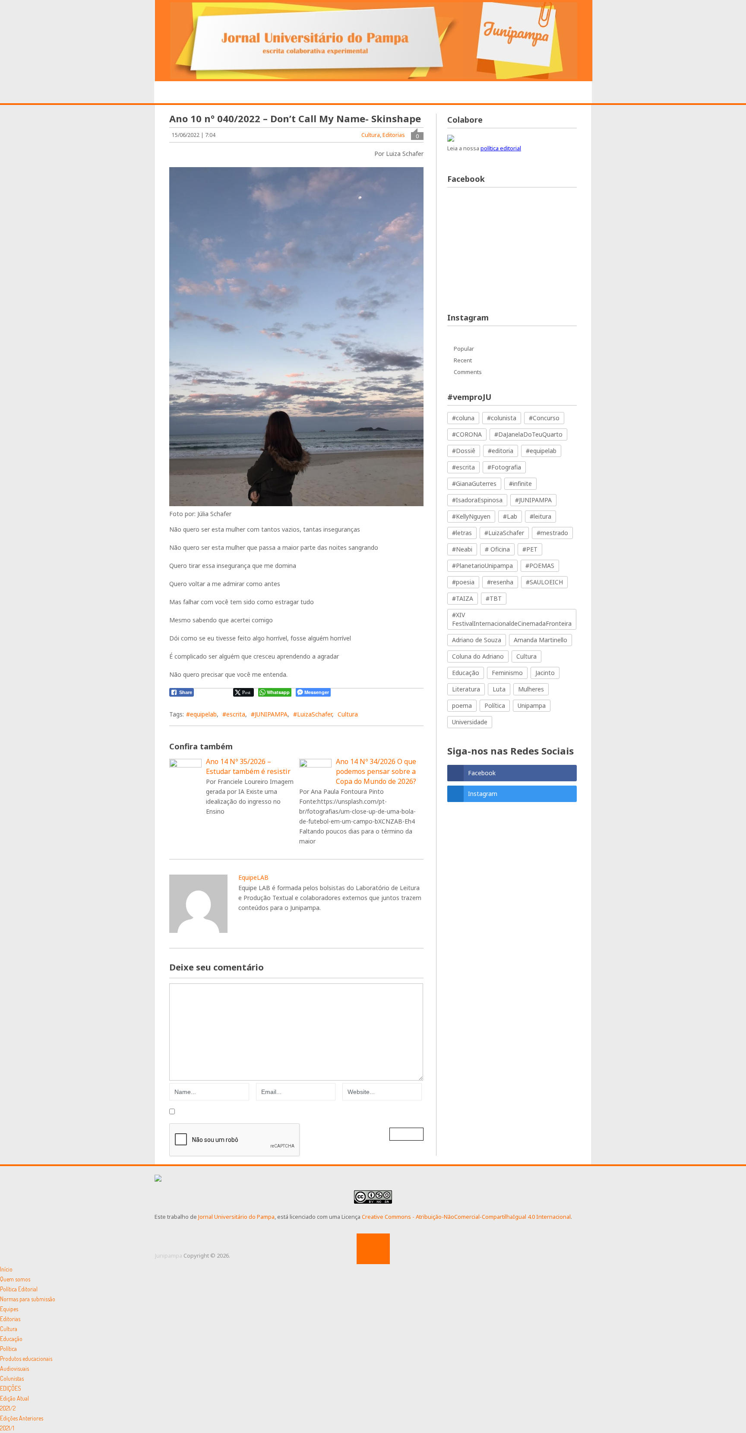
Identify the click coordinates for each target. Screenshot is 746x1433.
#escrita (233, 714)
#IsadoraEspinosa (477, 500)
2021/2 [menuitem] (8, 1408)
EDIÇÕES (539, 92)
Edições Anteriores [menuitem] (21, 1418)
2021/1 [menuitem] (7, 1428)
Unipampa (532, 705)
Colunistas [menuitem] (12, 1378)
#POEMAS (539, 565)
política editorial (500, 148)
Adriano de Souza (476, 640)
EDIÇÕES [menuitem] (10, 1388)
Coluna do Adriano (478, 656)
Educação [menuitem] (11, 1338)
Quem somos (227, 92)
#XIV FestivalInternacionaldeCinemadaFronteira (512, 619)
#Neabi (462, 549)
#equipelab (201, 714)
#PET (529, 549)
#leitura (540, 516)
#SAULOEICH (544, 582)
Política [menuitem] (8, 1348)
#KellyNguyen (471, 516)
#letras (462, 533)
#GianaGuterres (474, 483)
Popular (464, 348)
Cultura (370, 135)
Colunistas (490, 93)
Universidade (469, 722)
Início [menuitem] (6, 1269)
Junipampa (168, 1255)
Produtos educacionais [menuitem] (26, 1358)
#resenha (500, 582)
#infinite (520, 483)
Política (494, 705)
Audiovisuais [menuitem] (14, 1368)
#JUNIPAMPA (269, 714)
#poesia (463, 582)
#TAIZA (462, 598)
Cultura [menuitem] (8, 1328)
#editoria (500, 451)
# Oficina (497, 549)
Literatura (466, 689)
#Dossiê (463, 451)
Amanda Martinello (540, 640)
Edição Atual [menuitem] (14, 1398)
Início (180, 93)
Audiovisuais (433, 93)
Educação (465, 673)
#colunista (501, 418)
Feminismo (507, 673)
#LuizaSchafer (312, 714)
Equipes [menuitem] (9, 1309)
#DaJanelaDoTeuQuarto (528, 434)
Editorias (282, 92)
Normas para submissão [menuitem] (27, 1299)
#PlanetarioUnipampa (482, 565)
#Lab (510, 516)
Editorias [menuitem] (10, 1318)
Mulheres (531, 689)
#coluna (463, 418)
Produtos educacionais (355, 93)
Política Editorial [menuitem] (19, 1289)
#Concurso (544, 418)
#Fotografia (504, 467)
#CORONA (467, 434)
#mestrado (552, 533)
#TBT (494, 598)
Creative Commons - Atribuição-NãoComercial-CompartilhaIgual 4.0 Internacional (466, 1217)
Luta (499, 689)
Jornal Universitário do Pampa (236, 1217)
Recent (463, 360)
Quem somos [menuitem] (15, 1279)
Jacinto (545, 673)
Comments (468, 372)
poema (462, 705)
